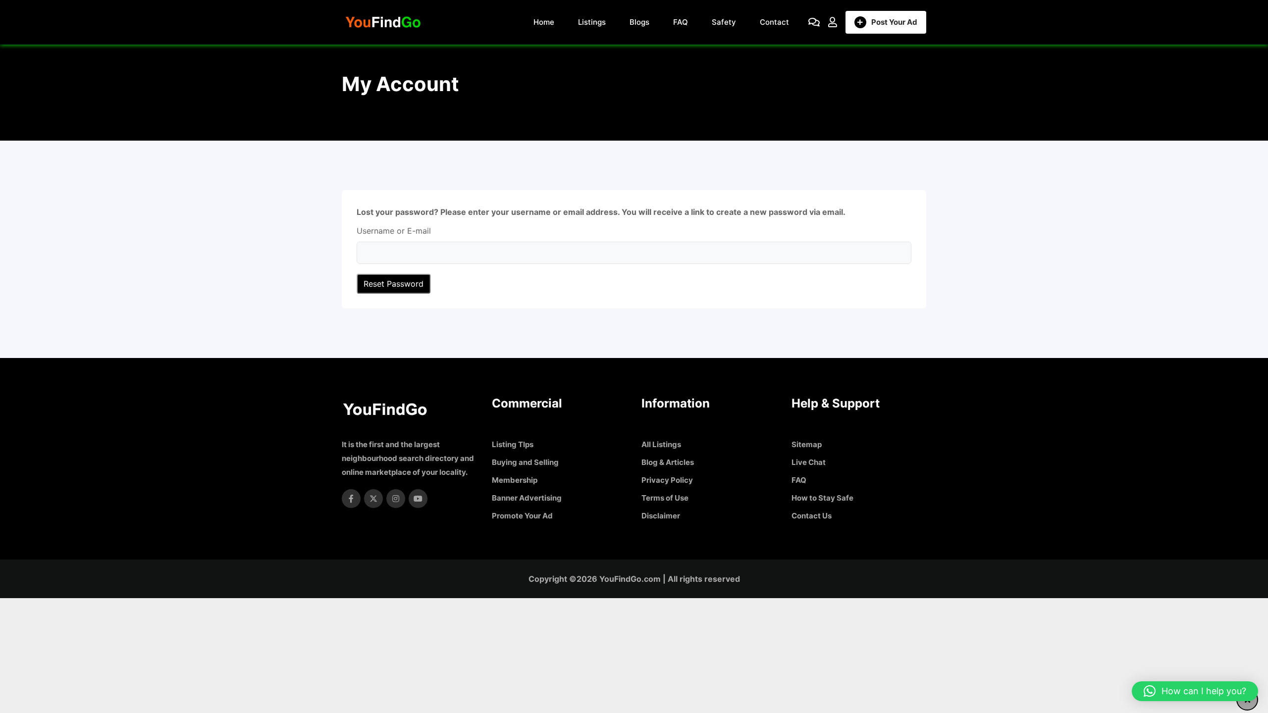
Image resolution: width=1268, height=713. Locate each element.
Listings (592, 22)
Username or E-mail (394, 231)
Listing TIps (512, 444)
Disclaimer (660, 515)
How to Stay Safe (822, 498)
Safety (724, 22)
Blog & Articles (667, 462)
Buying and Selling (525, 462)
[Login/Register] (832, 22)
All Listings (661, 444)
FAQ (680, 22)
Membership (514, 480)
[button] (1195, 691)
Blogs (639, 22)
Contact (774, 22)
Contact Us (812, 515)
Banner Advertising (527, 498)
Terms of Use (664, 498)
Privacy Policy (667, 480)
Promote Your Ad (522, 515)
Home (543, 22)
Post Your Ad (894, 22)
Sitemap (807, 444)
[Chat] (814, 22)
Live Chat (809, 462)
